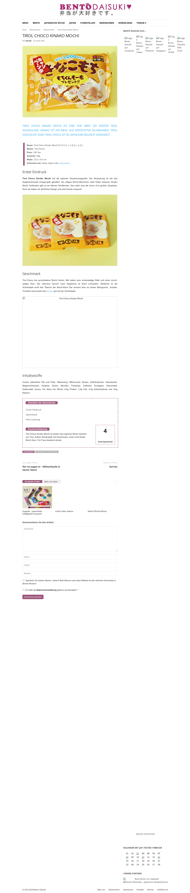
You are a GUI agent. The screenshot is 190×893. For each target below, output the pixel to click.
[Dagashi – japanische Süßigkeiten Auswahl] (37, 497)
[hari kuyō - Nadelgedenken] (127, 857)
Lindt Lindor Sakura (64, 511)
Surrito (113, 466)
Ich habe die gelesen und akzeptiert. (52, 590)
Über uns (101, 889)
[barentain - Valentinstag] (159, 857)
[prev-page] (112, 481)
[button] (166, 23)
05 (148, 853)
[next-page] (115, 481)
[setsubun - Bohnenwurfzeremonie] (138, 853)
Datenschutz (114, 889)
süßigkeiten (52, 452)
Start (24, 29)
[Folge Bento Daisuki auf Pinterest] (149, 44)
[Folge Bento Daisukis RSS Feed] (181, 44)
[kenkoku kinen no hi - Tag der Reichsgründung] (143, 857)
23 (132, 864)
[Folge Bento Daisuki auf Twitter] (139, 44)
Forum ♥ (141, 22)
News (25, 22)
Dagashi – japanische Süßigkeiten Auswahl (32, 512)
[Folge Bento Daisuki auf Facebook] (129, 44)
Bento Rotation (145, 834)
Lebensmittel (48, 29)
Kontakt (140, 889)
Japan (72, 22)
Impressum (128, 889)
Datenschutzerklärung (47, 590)
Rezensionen (106, 22)
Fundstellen (87, 22)
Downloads (125, 22)
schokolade (41, 452)
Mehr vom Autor (51, 481)
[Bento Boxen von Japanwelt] (145, 879)
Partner (150, 889)
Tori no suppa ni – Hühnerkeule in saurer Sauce (41, 468)
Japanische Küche (54, 22)
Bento (36, 22)
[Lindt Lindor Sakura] (70, 497)
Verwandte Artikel (32, 481)
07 (159, 853)
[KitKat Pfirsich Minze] (102, 497)
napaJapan (64, 163)
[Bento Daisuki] (95, 9)
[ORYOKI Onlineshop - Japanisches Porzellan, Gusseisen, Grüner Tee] (145, 882)
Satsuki (28, 41)
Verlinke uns (162, 889)
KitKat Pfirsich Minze (97, 511)
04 (143, 853)
